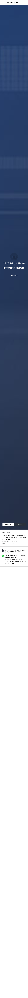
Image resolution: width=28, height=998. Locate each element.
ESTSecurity (8, 2)
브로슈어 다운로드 (8, 524)
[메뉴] (25, 2)
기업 (17, 2)
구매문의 (20, 524)
